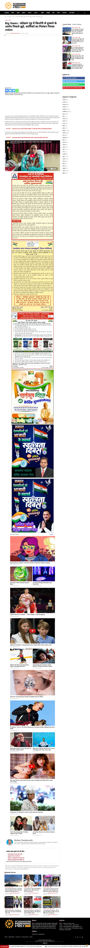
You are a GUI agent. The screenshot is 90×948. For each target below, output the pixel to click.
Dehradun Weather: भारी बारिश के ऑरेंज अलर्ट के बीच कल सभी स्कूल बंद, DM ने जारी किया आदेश (32, 902)
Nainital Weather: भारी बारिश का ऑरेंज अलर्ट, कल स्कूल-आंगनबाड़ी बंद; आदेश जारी (13, 902)
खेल (53, 12)
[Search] (85, 12)
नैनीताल (9, 908)
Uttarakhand (20, 867)
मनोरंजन (64, 12)
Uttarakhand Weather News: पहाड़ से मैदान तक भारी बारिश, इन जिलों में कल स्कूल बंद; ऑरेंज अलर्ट (52, 880)
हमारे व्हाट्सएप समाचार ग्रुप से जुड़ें (15, 854)
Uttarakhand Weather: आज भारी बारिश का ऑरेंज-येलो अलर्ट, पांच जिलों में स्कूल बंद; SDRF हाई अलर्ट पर (13, 880)
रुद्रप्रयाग (64, 158)
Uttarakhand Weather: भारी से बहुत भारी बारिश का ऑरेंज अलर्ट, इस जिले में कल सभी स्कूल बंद (52, 902)
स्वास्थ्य (64, 170)
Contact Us (18, 937)
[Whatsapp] (17, 90)
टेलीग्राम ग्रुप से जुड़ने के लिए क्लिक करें (16, 859)
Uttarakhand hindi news (37, 867)
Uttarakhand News (9, 869)
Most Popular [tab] (77, 24)
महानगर (64, 147)
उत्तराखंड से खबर (16, 869)
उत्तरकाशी (64, 104)
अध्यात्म (64, 99)
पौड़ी (63, 140)
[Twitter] (10, 90)
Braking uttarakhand (34, 865)
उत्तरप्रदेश (64, 106)
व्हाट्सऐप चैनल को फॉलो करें (14, 856)
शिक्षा (53, 908)
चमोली (64, 121)
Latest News (11, 937)
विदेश (64, 163)
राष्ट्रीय (42, 12)
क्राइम (18, 12)
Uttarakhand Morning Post (47, 940)
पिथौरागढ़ (64, 137)
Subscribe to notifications (38, 934)
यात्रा (63, 151)
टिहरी (64, 125)
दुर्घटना (23, 12)
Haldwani (40, 865)
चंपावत (64, 118)
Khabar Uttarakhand (54, 865)
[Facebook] (6, 90)
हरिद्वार (64, 173)
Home (5, 937)
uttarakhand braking (27, 867)
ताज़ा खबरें (71, 12)
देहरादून (29, 908)
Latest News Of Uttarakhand (10, 867)
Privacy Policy (25, 937)
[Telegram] (13, 90)
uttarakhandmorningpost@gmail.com (72, 926)
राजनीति (64, 154)
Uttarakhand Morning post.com (49, 867)
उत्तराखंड (6, 12)
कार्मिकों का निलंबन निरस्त (24, 869)
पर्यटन (58, 12)
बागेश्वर (48, 908)
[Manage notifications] (87, 945)
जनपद (35, 12)
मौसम (12, 12)
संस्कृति (48, 12)
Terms (30, 937)
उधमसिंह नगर (65, 111)
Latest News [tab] (67, 24)
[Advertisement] (32, 77)
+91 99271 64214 (68, 925)
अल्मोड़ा (64, 102)
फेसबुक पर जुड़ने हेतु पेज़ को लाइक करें (16, 858)
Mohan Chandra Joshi (15, 33)
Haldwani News (46, 865)
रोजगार (29, 12)
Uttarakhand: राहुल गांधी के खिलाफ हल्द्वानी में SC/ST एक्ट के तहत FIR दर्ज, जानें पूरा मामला (32, 880)
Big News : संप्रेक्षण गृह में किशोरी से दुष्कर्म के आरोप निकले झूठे (18, 865)
